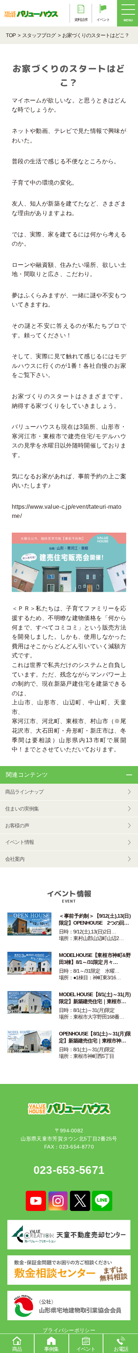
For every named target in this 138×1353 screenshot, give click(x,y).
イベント (85, 1349)
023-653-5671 (69, 1170)
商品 (17, 1349)
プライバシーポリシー (69, 1330)
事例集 (51, 1349)
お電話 (121, 1349)
